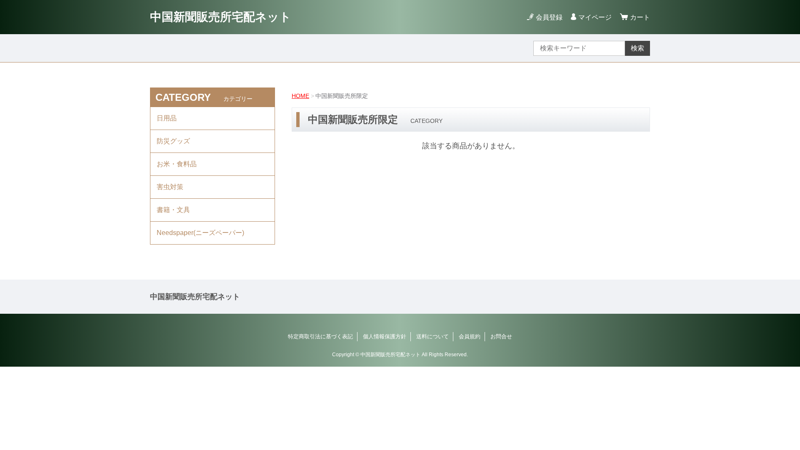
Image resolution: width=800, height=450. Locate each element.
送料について (432, 336)
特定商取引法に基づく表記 (320, 336)
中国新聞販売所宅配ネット (220, 16)
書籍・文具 (173, 209)
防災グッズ (173, 141)
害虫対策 (170, 186)
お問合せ (501, 336)
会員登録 (549, 17)
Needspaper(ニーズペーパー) (200, 232)
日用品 (167, 118)
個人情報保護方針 (384, 336)
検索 (637, 48)
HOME (300, 95)
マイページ (595, 17)
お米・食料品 (177, 164)
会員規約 (469, 336)
